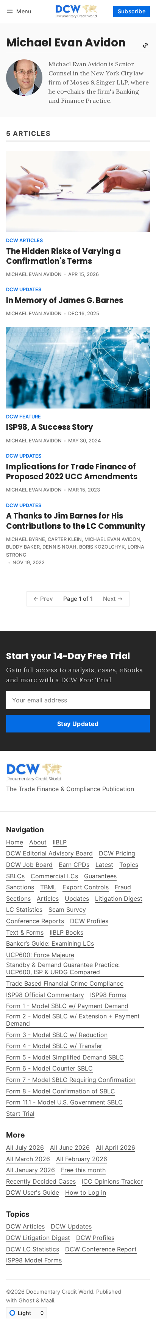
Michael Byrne (25, 539)
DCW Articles (24, 240)
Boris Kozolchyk (102, 547)
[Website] (145, 45)
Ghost (26, 1300)
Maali (47, 1300)
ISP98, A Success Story (49, 427)
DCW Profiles (95, 1237)
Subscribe (132, 11)
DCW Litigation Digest (38, 1237)
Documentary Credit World (59, 1291)
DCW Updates (23, 289)
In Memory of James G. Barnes (64, 300)
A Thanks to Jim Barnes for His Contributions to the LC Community (75, 521)
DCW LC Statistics (32, 1249)
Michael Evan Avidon (34, 274)
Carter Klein (65, 539)
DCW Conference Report (101, 1249)
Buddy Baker (23, 547)
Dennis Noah (59, 547)
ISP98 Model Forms (34, 1260)
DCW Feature (23, 417)
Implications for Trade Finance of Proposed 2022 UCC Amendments (71, 471)
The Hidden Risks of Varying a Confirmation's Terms (63, 256)
